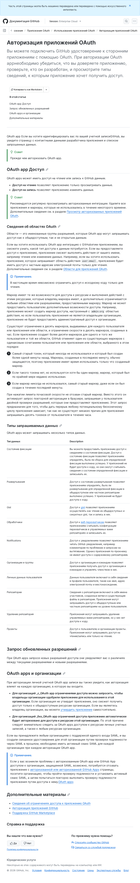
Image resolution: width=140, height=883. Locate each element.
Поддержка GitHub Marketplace (33, 813)
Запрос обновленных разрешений (42, 649)
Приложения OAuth (38, 30)
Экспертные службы (109, 870)
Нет (29, 843)
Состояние (78, 870)
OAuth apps (65, 782)
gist (83, 507)
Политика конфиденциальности (22, 849)
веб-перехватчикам (92, 522)
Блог (126, 870)
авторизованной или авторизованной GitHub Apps (64, 769)
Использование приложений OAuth (74, 30)
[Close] (130, 5)
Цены (90, 870)
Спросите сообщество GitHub (92, 842)
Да (15, 843)
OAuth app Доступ (25, 169)
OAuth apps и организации (34, 673)
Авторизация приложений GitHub (35, 808)
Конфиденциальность (56, 870)
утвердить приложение (76, 709)
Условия (37, 870)
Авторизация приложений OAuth (118, 30)
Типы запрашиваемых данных (32, 426)
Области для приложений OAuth (85, 269)
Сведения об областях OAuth (31, 227)
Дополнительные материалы (36, 794)
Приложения (15, 30)
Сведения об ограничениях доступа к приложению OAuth (51, 803)
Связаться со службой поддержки (95, 847)
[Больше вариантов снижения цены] (46, 89)
